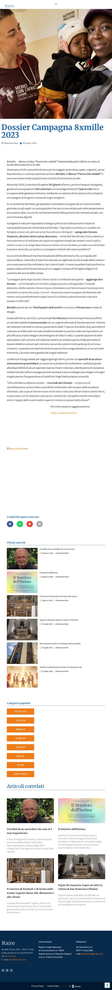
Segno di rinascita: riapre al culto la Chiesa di (59, 620)
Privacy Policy (37, 986)
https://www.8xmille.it (64, 413)
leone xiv (20, 738)
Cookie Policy (53, 986)
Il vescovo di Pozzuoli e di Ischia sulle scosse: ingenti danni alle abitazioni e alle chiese (30, 893)
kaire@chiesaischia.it (17, 959)
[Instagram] (7, 970)
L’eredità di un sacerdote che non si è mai (57, 549)
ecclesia (20, 720)
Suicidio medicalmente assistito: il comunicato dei (61, 667)
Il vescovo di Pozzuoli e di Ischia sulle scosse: (58, 596)
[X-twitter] (11, 970)
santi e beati (20, 774)
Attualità (20, 711)
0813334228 (10, 956)
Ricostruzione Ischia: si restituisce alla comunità (60, 643)
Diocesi (20, 756)
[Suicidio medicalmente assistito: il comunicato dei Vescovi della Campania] (22, 667)
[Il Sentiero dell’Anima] (22, 573)
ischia (20, 765)
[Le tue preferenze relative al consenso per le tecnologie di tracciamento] (107, 985)
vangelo (20, 729)
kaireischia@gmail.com (92, 954)
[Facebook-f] (2, 970)
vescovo (20, 747)
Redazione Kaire (62, 553)
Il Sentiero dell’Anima (49, 573)
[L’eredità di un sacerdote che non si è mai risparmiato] (22, 549)
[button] (10, 524)
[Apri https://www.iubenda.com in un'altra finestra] (76, 986)
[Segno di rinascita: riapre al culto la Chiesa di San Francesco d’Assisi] (22, 620)
